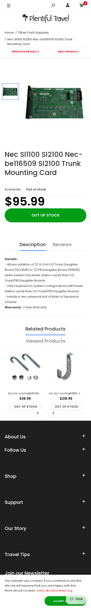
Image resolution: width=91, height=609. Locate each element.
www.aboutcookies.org (54, 590)
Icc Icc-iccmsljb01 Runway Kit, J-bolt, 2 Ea (39, 393)
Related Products (45, 329)
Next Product (68, 51)
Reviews (62, 244)
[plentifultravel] (45, 19)
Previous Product (25, 51)
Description (33, 244)
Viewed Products (45, 341)
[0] (81, 6)
